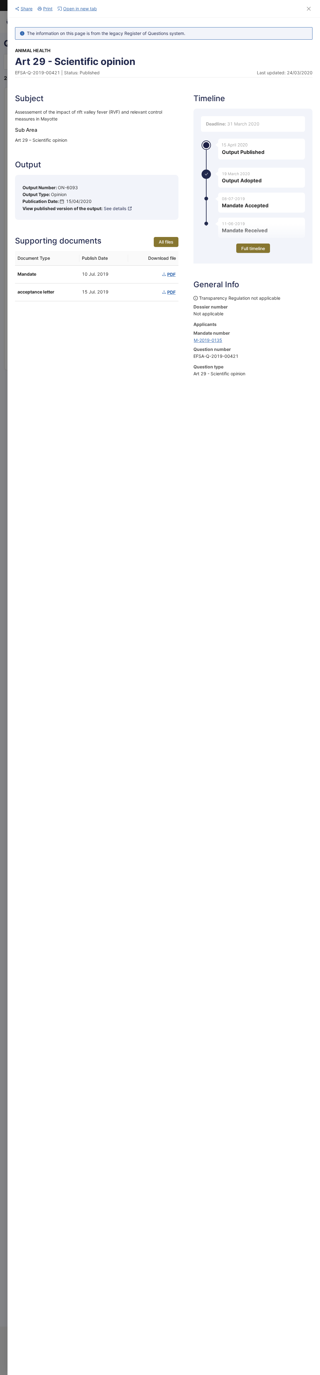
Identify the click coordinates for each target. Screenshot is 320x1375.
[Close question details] (308, 8)
